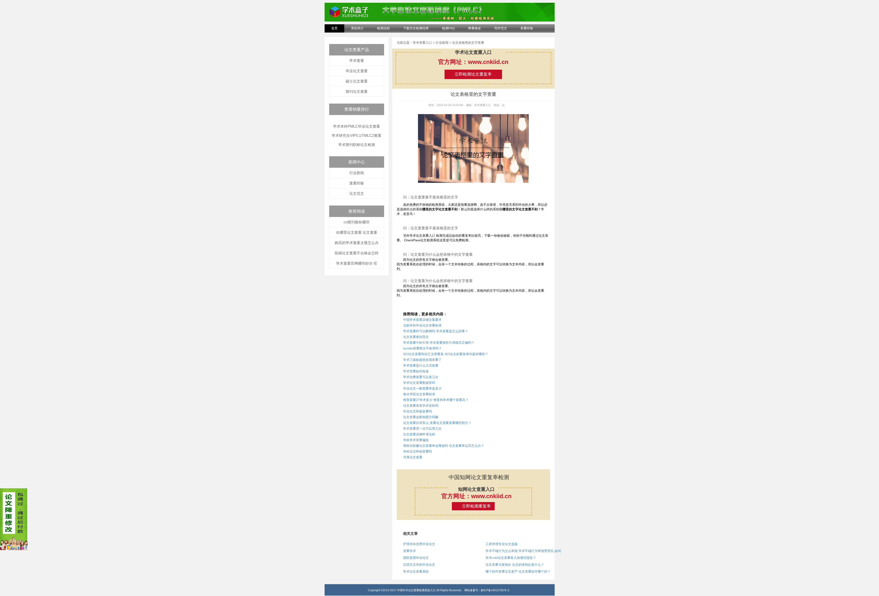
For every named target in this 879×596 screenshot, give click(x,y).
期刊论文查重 (357, 91)
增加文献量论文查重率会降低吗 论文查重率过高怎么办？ (443, 446)
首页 (334, 28)
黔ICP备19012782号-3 (495, 590)
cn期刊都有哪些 (356, 222)
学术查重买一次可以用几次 (422, 428)
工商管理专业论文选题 (502, 544)
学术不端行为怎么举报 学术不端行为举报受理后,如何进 (525, 551)
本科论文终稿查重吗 (417, 451)
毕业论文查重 (357, 71)
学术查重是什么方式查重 (420, 365)
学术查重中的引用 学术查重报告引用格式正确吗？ (439, 342)
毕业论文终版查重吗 (417, 411)
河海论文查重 (412, 457)
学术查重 (356, 61)
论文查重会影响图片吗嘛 (420, 417)
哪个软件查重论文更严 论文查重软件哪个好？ (518, 571)
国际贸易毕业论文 (416, 558)
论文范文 (356, 193)
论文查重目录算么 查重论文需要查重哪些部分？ (437, 423)
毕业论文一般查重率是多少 (422, 388)
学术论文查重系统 (416, 571)
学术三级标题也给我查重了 (422, 360)
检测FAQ (448, 28)
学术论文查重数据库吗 (419, 383)
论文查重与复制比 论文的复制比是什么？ (515, 564)
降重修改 (474, 28)
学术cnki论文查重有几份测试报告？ (511, 558)
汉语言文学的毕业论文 (419, 564)
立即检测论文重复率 (473, 74)
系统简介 (357, 28)
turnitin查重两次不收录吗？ (422, 348)
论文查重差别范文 (416, 337)
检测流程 (383, 28)
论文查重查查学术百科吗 (420, 405)
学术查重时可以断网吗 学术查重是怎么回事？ (435, 331)
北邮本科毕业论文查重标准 (422, 325)
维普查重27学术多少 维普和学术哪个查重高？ (436, 400)
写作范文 (500, 28)
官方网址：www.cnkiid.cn (473, 61)
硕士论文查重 (357, 81)
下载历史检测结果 (416, 28)
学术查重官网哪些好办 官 (356, 263)
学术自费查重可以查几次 (420, 377)
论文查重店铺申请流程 (419, 434)
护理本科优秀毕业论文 (419, 544)
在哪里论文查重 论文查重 (356, 232)
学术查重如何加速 (416, 371)
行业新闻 (356, 173)
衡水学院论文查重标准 (419, 394)
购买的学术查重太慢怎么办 (357, 243)
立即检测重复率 (476, 506)
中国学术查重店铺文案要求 (422, 319)
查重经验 (526, 28)
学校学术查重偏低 (416, 440)
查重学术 (409, 551)
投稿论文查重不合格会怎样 (357, 253)
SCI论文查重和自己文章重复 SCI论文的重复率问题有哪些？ (445, 354)
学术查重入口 (422, 42)
